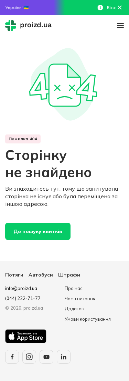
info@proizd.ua (21, 288)
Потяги (14, 275)
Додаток (74, 308)
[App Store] (25, 336)
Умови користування (88, 319)
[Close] (120, 7)
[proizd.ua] (30, 25)
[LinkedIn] (64, 357)
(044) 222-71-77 (23, 298)
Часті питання (80, 298)
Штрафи (69, 275)
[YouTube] (46, 357)
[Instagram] (29, 357)
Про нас (74, 288)
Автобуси (41, 275)
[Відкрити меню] (120, 25)
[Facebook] (12, 357)
